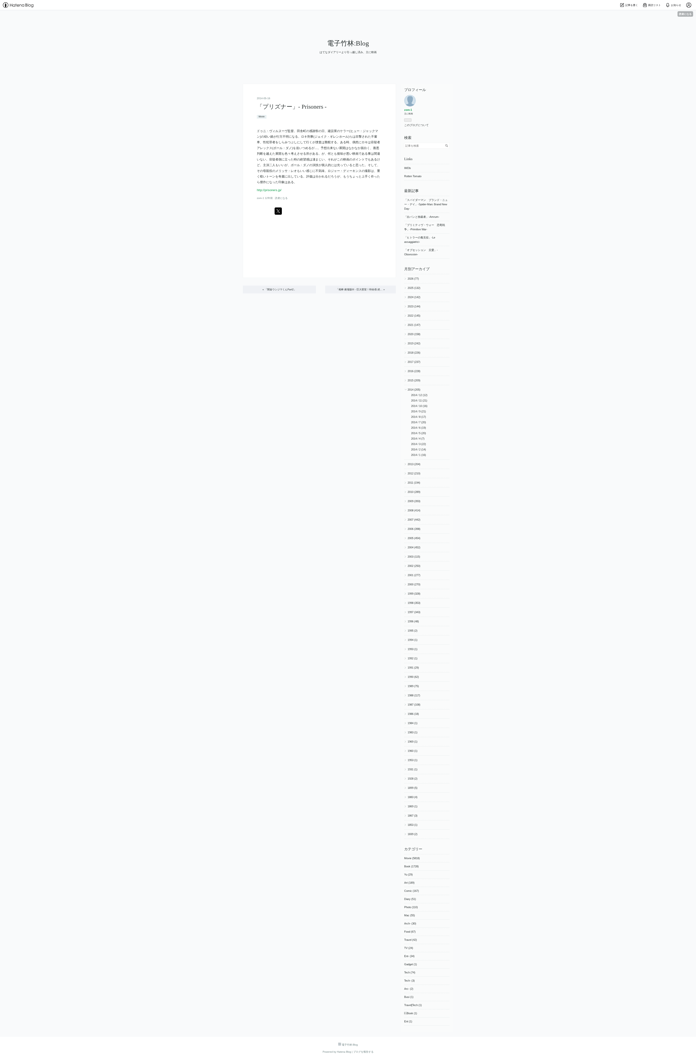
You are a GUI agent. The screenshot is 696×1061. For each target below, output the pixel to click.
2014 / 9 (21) (418, 411)
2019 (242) (414, 343)
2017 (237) (414, 361)
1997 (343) (414, 612)
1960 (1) (412, 750)
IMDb (407, 168)
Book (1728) (411, 866)
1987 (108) (414, 704)
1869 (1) (412, 806)
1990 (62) (413, 676)
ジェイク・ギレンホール (331, 136)
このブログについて (416, 125)
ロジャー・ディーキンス (345, 171)
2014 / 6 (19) (418, 427)
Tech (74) (409, 972)
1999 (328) (414, 593)
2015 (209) (414, 380)
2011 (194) (414, 482)
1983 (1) (412, 732)
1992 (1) (412, 658)
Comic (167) (411, 890)
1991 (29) (413, 667)
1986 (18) (413, 713)
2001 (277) (414, 575)
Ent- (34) (409, 956)
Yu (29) (408, 874)
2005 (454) (414, 538)
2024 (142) (414, 297)
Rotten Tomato (412, 176)
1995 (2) (412, 630)
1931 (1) (412, 769)
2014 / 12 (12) (419, 395)
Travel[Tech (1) (413, 1005)
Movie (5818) (412, 858)
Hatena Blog (344, 1051)
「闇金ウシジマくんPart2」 (279, 289)
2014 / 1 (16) (418, 454)
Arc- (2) (408, 988)
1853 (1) (412, 824)
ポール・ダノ (282, 148)
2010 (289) (414, 491)
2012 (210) (414, 473)
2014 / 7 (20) (418, 422)
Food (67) (410, 931)
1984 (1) (412, 723)
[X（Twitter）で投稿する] (278, 211)
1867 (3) (412, 815)
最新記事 (411, 191)
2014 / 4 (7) (417, 438)
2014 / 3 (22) (418, 444)
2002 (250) (414, 565)
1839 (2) (412, 834)
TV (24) (408, 947)
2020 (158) (414, 334)
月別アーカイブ (417, 269)
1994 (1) (412, 639)
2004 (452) (414, 547)
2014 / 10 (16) (419, 405)
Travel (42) (410, 939)
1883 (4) (412, 797)
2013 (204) (414, 464)
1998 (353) (414, 602)
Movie (262, 116)
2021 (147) (414, 324)
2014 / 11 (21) (419, 400)
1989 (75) (413, 686)
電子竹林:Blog (348, 43)
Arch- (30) (410, 923)
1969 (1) (412, 741)
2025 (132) (414, 287)
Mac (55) (409, 915)
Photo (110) (411, 907)
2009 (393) (414, 501)
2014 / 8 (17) (418, 416)
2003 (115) (414, 556)
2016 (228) (414, 371)
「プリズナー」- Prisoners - (292, 106)
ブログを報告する (363, 1051)
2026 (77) (413, 278)
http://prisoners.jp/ (269, 190)
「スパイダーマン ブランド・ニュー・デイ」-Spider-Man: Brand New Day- (426, 204)
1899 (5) (412, 787)
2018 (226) (414, 352)
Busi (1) (408, 996)
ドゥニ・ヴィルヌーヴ (272, 131)
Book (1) (410, 1013)
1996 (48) (413, 621)
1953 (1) (412, 760)
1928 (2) (412, 778)
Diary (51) (410, 899)
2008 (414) (414, 510)
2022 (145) (414, 315)
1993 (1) (412, 649)
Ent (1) (408, 1021)
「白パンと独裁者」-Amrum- (421, 216)
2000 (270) (414, 584)
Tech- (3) (409, 980)
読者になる (685, 13)
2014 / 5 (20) (418, 433)
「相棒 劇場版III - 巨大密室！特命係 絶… (360, 289)
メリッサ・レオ (286, 171)
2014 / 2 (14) (418, 449)
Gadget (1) (410, 964)
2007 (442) (414, 519)
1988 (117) (414, 695)
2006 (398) (414, 528)
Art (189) (409, 882)
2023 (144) (414, 306)
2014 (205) (414, 389)
